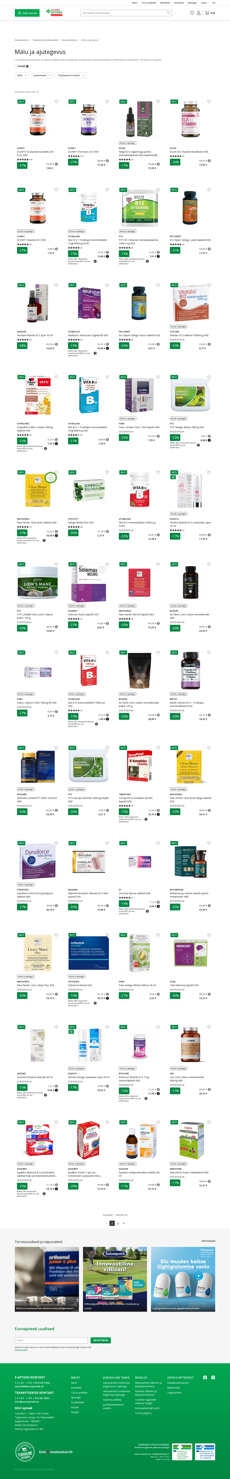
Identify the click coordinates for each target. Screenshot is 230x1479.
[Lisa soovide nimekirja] (56, 102)
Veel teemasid (208, 1240)
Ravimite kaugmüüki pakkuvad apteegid (152, 1447)
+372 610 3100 (41, 1382)
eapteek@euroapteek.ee (29, 1386)
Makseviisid (173, 1387)
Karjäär (75, 1412)
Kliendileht (165, 2)
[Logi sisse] (199, 13)
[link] (106, 1223)
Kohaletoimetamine (178, 1382)
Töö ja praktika (148, 2)
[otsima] (169, 13)
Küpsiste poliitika (112, 1399)
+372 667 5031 (41, 1398)
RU (214, 2)
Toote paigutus (143, 1413)
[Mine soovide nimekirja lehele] (192, 13)
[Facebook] (205, 1378)
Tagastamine (174, 1392)
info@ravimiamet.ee (160, 1454)
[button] (21, 102)
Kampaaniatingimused (147, 1408)
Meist (134, 2)
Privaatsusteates (21, 1350)
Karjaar (75, 1407)
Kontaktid (179, 2)
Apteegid (192, 2)
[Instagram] (213, 1378)
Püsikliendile (77, 1402)
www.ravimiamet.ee (143, 1454)
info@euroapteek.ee (27, 1401)
